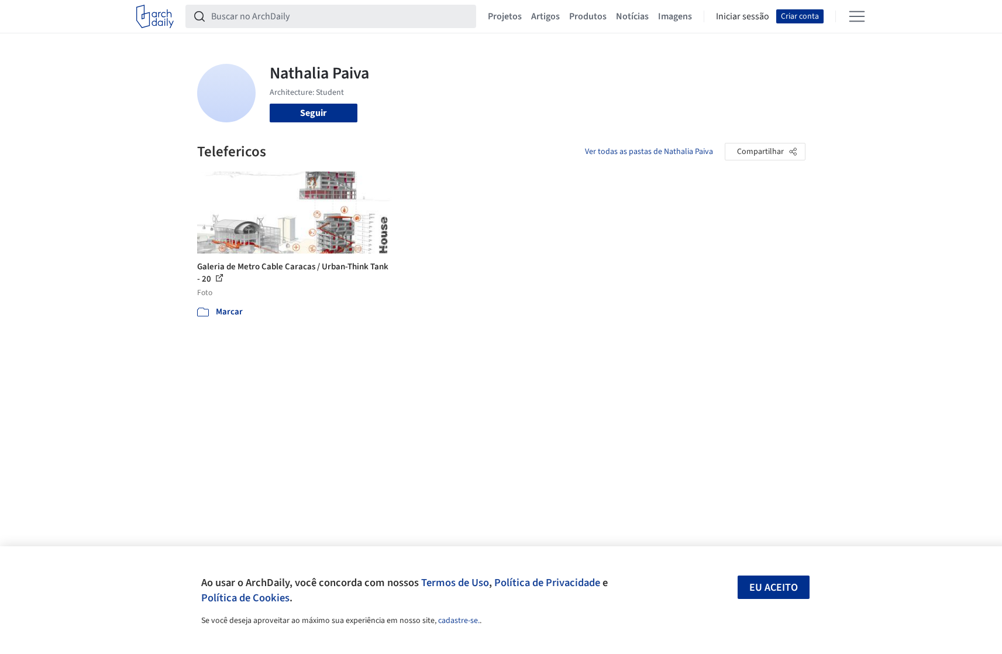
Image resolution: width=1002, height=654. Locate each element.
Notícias (632, 16)
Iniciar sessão (742, 16)
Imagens (675, 16)
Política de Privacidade (547, 582)
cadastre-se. (459, 620)
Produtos (588, 16)
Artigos (545, 16)
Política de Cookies (245, 597)
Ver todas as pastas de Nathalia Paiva (649, 152)
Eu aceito (773, 587)
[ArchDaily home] (155, 16)
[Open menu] (857, 16)
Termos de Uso (455, 582)
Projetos (505, 16)
